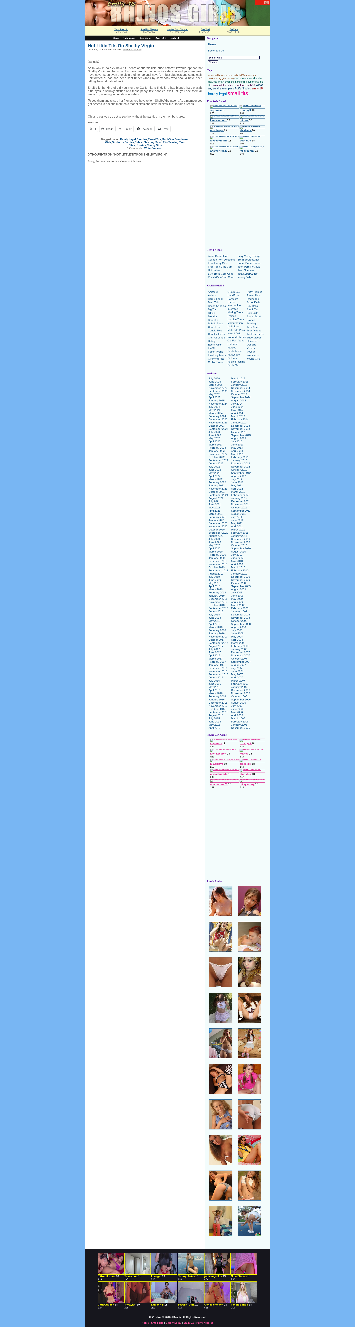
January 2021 (217, 520)
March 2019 (216, 589)
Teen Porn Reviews (249, 266)
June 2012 (237, 482)
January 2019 (217, 595)
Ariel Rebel (160, 38)
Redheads (253, 298)
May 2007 (237, 674)
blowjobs (212, 81)
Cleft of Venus (241, 78)
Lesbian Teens (235, 319)
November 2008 (240, 617)
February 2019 (217, 592)
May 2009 (237, 598)
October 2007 (239, 658)
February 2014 (239, 419)
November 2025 (218, 387)
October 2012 (239, 469)
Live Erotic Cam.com (220, 273)
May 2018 (214, 620)
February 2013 (239, 457)
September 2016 (218, 674)
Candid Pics (215, 330)
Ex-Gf (211, 348)
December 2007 (240, 652)
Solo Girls (252, 312)
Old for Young (235, 340)
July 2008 (236, 630)
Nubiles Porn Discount (177, 29)
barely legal (217, 94)
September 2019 (218, 570)
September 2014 (241, 397)
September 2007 (241, 661)
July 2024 (214, 406)
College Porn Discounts (221, 259)
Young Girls (154, 145)
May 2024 (214, 409)
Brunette (213, 319)
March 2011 (238, 529)
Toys (244, 75)
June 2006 (237, 708)
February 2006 (239, 721)
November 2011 (240, 504)
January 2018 (217, 633)
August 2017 (216, 646)
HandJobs (233, 295)
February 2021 (217, 516)
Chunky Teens (216, 334)
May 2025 (214, 394)
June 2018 (215, 617)
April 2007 (237, 677)
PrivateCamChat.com (221, 277)
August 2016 (216, 677)
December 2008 (240, 614)
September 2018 (218, 608)
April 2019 (214, 586)
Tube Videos (129, 38)
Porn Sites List (121, 29)
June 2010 (237, 557)
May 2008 (237, 636)
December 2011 (240, 501)
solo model (218, 85)
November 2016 (218, 671)
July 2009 (236, 592)
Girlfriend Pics (216, 358)
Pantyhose (233, 354)
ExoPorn (234, 29)
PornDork (205, 29)
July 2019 (214, 576)
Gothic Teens (215, 362)
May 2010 (237, 561)
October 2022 (217, 457)
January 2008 (239, 649)
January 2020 (217, 557)
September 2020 (218, 532)
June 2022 (215, 469)
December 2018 (218, 598)
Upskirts (141, 145)
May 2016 (214, 686)
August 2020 (216, 535)
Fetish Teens (215, 351)
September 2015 (218, 712)
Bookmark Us (216, 50)
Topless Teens (255, 334)
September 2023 (218, 428)
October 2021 (217, 491)
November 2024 (218, 403)
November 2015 (218, 705)
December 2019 (218, 561)
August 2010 (238, 551)
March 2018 (216, 627)
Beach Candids (217, 305)
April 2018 (214, 623)
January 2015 (239, 384)
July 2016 (214, 680)
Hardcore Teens (232, 300)
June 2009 (237, 595)
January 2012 (239, 498)
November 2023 (218, 422)
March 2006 (238, 718)
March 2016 (216, 693)
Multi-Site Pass (171, 139)
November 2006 (240, 693)
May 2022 (214, 472)
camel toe (239, 85)
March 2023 (216, 444)
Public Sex (233, 365)
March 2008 (238, 642)
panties (228, 85)
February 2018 (217, 630)
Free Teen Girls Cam (220, 266)
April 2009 (237, 601)
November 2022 (218, 454)
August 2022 (216, 463)
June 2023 (215, 435)
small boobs (255, 78)
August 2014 (238, 400)
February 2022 (217, 482)
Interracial (233, 308)
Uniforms (252, 341)
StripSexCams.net (248, 259)
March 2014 (238, 416)
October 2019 (217, 567)
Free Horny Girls (217, 263)
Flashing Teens (217, 355)
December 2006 (240, 690)
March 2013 (238, 454)
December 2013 (240, 425)
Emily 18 (174, 38)
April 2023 (214, 441)
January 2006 (239, 724)
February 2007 (239, 683)
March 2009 (238, 605)
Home (116, 38)
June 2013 (237, 444)
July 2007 (236, 668)
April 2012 (237, 488)
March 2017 (216, 658)
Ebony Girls (215, 344)
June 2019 (215, 579)
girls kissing (228, 78)
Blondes (142, 139)
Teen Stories (145, 38)
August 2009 (238, 589)
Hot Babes (214, 270)
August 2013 (238, 438)
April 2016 (214, 690)
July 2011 (236, 516)
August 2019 (216, 573)
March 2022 (216, 479)
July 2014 (236, 403)
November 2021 (218, 488)
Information (234, 305)
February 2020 (217, 554)
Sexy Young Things (249, 256)
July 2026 (214, 378)
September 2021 (218, 494)
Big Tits (212, 309)
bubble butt (253, 81)
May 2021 (214, 507)
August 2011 (238, 513)
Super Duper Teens (249, 263)
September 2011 (241, 510)
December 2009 (240, 576)
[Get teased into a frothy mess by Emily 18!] (177, 25)
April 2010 (237, 564)
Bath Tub (213, 302)
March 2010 (238, 567)
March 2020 (216, 551)
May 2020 (214, 545)
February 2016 (217, 696)
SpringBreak (254, 316)
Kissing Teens (235, 312)
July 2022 (214, 466)
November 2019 (218, 564)
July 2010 (236, 554)
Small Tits (161, 142)
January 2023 (217, 450)
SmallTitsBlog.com (149, 29)
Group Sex (233, 291)
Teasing (173, 142)
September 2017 (218, 642)
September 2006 (241, 699)
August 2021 (216, 498)
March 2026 (216, 384)
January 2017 (217, 664)
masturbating (214, 78)
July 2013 (236, 441)
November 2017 (218, 636)
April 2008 (237, 639)
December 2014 (240, 387)
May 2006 (237, 712)
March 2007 (238, 680)
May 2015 (214, 724)
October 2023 (217, 425)
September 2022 (218, 460)
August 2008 (238, 627)
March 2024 (216, 413)
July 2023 (214, 431)
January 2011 (239, 535)
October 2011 (239, 507)
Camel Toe (154, 139)
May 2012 (237, 485)
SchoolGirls (253, 302)
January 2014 (239, 422)
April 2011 (237, 526)
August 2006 (238, 702)
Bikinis (211, 312)
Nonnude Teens (236, 336)
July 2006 (236, 705)
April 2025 (214, 397)
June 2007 (237, 671)
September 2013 (241, 435)
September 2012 (241, 472)
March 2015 (238, 378)
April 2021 (214, 510)
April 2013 (237, 450)
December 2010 (240, 539)
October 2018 (217, 605)
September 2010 (241, 548)
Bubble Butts (215, 323)
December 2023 (218, 419)
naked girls (241, 81)
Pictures (232, 358)
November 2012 (240, 466)
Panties (129, 142)
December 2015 (218, 702)
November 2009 (240, 579)
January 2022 (217, 485)
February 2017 (217, 661)
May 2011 (237, 523)
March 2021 (216, 513)
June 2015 (215, 721)
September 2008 (241, 623)
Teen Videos (254, 330)
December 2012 (240, 463)
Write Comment (153, 148)
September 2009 (241, 586)
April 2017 (214, 655)
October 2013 (239, 431)
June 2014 (237, 406)
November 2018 (218, 601)
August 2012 (238, 476)
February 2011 (239, 532)
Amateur (213, 291)
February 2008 (239, 646)
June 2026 (215, 381)
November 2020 (218, 526)
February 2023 (217, 447)
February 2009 (239, 608)
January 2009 (239, 611)
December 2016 (218, 668)
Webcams (252, 355)
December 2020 (218, 523)
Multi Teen (233, 326)
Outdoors (118, 142)
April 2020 (214, 548)
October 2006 (239, 696)
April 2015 (214, 727)
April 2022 (214, 476)
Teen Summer (246, 270)
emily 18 (257, 88)
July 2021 (214, 501)
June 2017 (215, 652)
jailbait (259, 85)
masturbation (226, 75)
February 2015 (239, 381)
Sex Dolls (252, 305)
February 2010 (239, 570)
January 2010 (239, 573)
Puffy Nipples (243, 88)
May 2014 (237, 409)
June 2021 (215, 504)
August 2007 (238, 664)
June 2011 (237, 520)
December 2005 (240, 727)
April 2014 (237, 413)
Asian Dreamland (218, 256)
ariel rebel (237, 75)
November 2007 (240, 655)
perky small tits (226, 81)
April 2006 (237, 715)
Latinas (231, 315)
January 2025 (217, 400)
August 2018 (216, 611)
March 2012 (238, 491)
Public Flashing (145, 142)
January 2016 (217, 699)
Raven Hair (253, 295)
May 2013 (237, 447)
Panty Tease (234, 351)
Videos (251, 348)
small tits (237, 93)
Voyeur (251, 351)
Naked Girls (234, 333)
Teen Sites (253, 327)
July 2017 (214, 649)
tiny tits (212, 88)
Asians (212, 295)
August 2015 (216, 715)
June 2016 (215, 683)
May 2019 (214, 583)
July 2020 (214, 539)
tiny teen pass (225, 88)
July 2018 (214, 614)
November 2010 (240, 542)
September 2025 (218, 391)
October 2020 (217, 529)
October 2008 (239, 620)
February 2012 (239, 494)
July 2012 (236, 479)
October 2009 (239, 583)
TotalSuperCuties (248, 273)
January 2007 (239, 686)
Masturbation (235, 322)
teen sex (252, 75)
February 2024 (217, 416)
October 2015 (217, 708)
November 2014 (240, 391)
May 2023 (214, 438)
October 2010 (239, 545)
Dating (212, 341)
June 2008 (237, 633)
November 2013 (240, 428)
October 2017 (217, 639)
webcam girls (214, 75)
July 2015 (214, 718)
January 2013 (239, 460)
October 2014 (239, 394)
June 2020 (215, 542)
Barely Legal (128, 139)
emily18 (250, 85)
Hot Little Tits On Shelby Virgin (121, 45)
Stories (251, 319)
